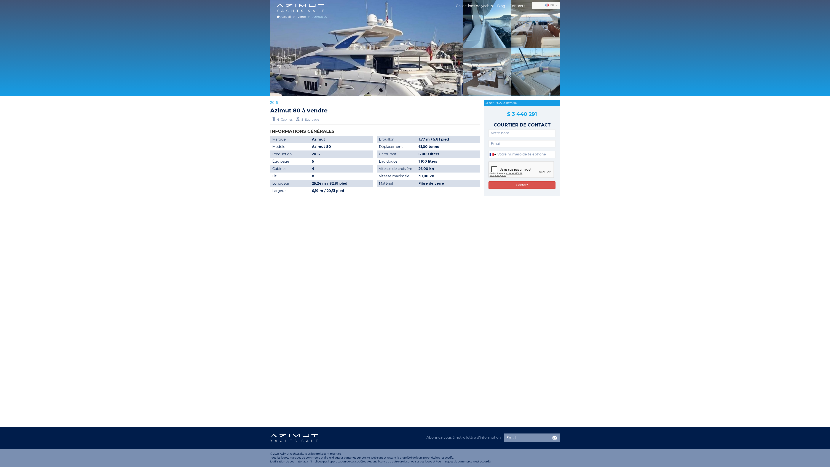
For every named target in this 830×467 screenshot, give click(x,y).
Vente (302, 16)
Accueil (286, 16)
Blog (501, 6)
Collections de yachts (474, 6)
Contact (522, 185)
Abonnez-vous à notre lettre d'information (463, 437)
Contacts (517, 6)
